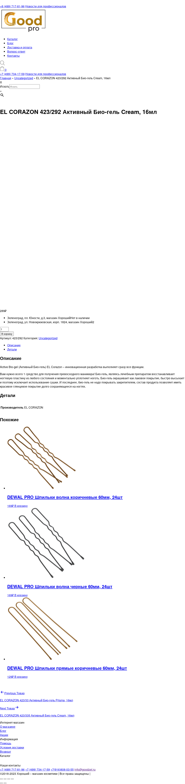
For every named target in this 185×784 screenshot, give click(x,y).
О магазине (7, 726)
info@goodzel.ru (85, 769)
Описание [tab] (14, 345)
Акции (4, 735)
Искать (4, 86)
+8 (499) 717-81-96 (12, 6)
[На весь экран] (5, 778)
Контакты (13, 56)
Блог (10, 43)
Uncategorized (48, 338)
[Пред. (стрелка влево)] (1, 783)
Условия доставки (12, 747)
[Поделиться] (8, 778)
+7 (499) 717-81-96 (12, 769)
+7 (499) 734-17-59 (12, 74)
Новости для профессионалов (45, 6)
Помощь (5, 743)
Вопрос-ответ (16, 51)
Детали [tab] (12, 349)
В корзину (6, 333)
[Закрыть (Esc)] (12, 778)
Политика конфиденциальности (112, 774)
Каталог (12, 39)
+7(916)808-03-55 (62, 769)
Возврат (5, 751)
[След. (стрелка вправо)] (5, 783)
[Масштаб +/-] (1, 778)
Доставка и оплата (19, 47)
